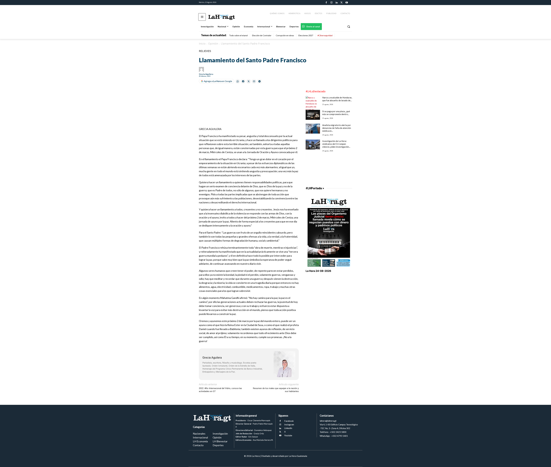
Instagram (289, 424)
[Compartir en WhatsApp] (237, 81)
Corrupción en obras (285, 35)
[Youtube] (347, 2)
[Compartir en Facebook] (243, 81)
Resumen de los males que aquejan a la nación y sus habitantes (276, 390)
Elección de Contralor (261, 35)
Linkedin (288, 428)
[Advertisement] (249, 107)
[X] (280, 432)
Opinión (213, 43)
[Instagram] (331, 2)
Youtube (288, 435)
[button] (348, 26)
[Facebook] (326, 2)
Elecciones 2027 (305, 35)
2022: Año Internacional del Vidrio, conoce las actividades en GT (220, 390)
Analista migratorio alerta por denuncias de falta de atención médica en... (336, 128)
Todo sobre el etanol (238, 35)
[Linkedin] (336, 2)
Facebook (289, 421)
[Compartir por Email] (254, 81)
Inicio (202, 43)
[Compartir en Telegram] (259, 81)
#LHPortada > (315, 188)
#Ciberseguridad (325, 35)
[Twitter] (341, 2)
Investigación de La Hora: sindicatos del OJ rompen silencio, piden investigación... (336, 144)
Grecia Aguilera (206, 74)
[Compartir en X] (248, 81)
